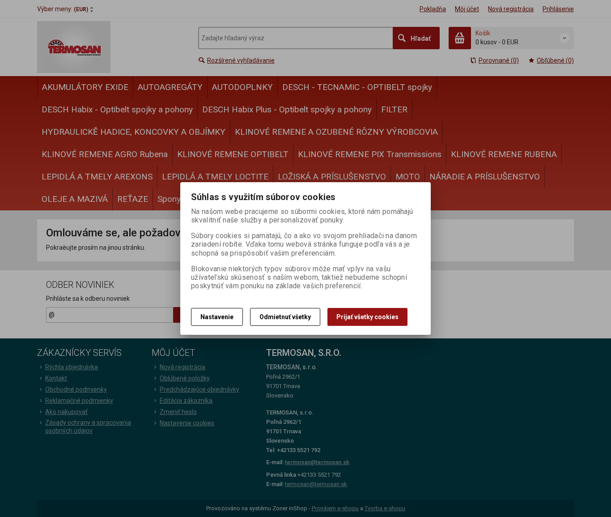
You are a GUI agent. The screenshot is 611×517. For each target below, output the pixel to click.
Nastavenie (216, 316)
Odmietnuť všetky (285, 316)
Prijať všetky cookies (367, 316)
